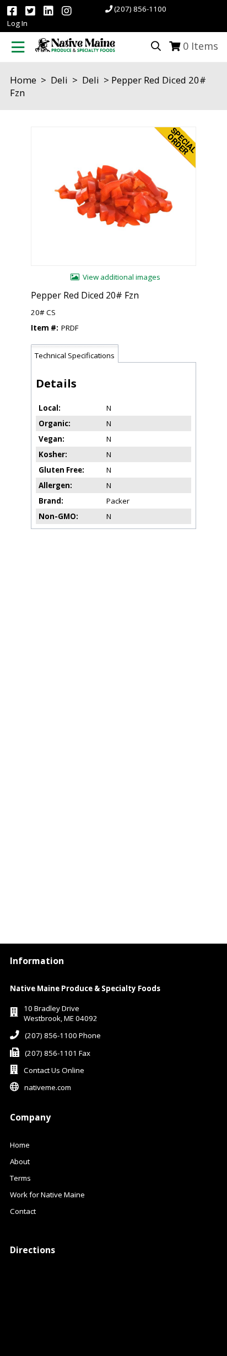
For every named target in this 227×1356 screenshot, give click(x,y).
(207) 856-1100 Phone (63, 1035)
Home (23, 80)
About (20, 1161)
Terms (20, 1178)
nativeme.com (47, 1087)
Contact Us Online (54, 1070)
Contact (23, 1211)
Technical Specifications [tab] (75, 355)
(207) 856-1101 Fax (57, 1053)
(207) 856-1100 (140, 9)
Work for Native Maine (47, 1195)
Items (200, 46)
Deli (59, 80)
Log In (17, 23)
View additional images (121, 277)
